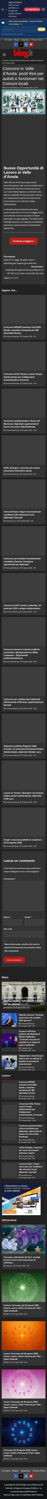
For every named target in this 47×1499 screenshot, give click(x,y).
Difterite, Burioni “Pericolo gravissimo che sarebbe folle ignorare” (31, 1018)
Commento (10, 878)
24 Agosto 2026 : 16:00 (29, 661)
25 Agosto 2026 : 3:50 (29, 568)
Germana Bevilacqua (12, 88)
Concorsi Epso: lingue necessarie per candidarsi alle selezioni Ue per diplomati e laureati (22, 515)
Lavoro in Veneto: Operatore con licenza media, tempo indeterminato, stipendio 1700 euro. (23, 796)
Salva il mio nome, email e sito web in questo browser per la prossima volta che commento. (22, 947)
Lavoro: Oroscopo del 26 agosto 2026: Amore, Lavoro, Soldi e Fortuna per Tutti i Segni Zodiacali (22, 1356)
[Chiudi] (6, 9)
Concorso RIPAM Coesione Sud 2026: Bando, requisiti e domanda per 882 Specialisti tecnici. (22, 330)
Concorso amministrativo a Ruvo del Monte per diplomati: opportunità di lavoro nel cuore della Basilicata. (22, 424)
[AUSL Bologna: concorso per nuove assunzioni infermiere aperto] (23, 449)
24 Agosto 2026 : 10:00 (29, 708)
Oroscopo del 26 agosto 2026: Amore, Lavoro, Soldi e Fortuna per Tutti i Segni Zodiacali (22, 1453)
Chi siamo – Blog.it (12, 40)
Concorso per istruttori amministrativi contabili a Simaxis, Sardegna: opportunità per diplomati (22, 561)
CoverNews (25, 1494)
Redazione (25, 40)
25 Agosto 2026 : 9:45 (29, 474)
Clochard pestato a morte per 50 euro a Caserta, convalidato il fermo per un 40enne (23, 1000)
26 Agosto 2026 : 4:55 (22, 1007)
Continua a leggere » (23, 241)
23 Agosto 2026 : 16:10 (29, 846)
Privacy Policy (36, 40)
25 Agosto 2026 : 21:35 (29, 383)
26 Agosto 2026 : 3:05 (28, 1069)
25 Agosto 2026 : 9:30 (26, 521)
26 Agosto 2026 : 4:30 (28, 1050)
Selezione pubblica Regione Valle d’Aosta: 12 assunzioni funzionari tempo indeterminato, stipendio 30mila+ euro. (23, 749)
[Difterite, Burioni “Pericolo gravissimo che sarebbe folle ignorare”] (9, 1020)
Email (28, 917)
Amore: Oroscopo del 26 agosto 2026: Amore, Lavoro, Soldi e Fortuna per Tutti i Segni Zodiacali (22, 1404)
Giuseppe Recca (11, 521)
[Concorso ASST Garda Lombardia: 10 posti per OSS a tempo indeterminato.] (23, 587)
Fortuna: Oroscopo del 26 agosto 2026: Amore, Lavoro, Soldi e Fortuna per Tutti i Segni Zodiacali (22, 1308)
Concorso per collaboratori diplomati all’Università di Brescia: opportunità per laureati (23, 702)
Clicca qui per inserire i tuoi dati (12, 34)
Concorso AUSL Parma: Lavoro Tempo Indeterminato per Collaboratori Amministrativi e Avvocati (23, 377)
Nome (7, 917)
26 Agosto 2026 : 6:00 (22, 1266)
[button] (4, 61)
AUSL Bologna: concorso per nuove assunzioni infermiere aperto (30, 1150)
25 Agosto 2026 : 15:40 (29, 430)
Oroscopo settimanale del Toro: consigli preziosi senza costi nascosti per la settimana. (22, 1260)
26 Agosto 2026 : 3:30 (29, 336)
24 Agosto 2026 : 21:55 (29, 612)
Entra (41, 29)
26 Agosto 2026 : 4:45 (28, 1026)
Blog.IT (8, 1314)
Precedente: (20, 260)
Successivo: (24, 270)
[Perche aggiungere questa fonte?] (43, 9)
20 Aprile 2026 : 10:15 (30, 88)
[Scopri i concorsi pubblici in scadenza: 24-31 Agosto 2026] (23, 821)
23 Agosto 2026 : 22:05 (29, 802)
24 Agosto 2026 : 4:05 (29, 755)
